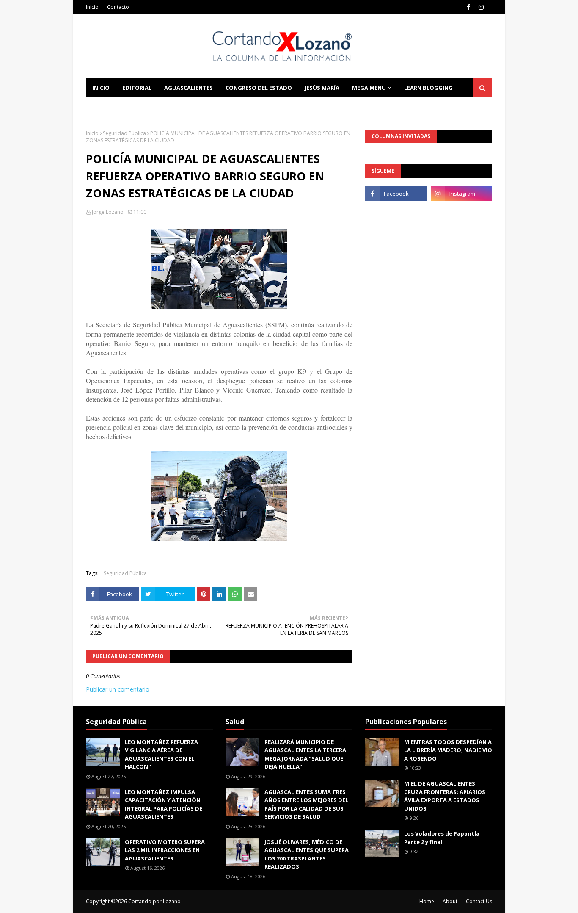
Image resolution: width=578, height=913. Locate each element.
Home (426, 901)
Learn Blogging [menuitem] (428, 87)
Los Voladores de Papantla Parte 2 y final (441, 838)
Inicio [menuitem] (101, 87)
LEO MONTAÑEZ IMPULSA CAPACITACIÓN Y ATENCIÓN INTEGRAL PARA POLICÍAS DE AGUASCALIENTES (163, 804)
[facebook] (468, 7)
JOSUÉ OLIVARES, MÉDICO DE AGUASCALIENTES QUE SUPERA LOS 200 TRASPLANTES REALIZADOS (306, 854)
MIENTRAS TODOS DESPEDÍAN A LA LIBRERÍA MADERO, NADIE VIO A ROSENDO (448, 750)
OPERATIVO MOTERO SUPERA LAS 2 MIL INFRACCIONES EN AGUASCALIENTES (165, 850)
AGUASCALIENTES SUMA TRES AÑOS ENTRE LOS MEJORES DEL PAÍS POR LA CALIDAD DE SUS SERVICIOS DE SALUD (306, 804)
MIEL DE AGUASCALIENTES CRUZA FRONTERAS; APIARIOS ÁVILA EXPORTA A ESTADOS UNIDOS (444, 796)
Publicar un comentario (117, 689)
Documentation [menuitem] (117, 107)
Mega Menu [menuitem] (369, 87)
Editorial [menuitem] (136, 87)
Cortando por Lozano (154, 901)
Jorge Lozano (108, 212)
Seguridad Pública (124, 133)
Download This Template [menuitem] (200, 107)
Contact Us (479, 901)
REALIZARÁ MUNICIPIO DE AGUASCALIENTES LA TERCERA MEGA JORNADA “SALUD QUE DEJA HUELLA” (305, 754)
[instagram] (481, 7)
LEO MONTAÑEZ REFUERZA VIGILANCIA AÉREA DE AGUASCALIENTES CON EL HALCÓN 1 (161, 754)
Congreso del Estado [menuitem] (259, 87)
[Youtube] (396, 212)
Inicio (92, 7)
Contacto (118, 7)
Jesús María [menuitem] (322, 87)
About (450, 901)
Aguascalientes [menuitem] (188, 87)
